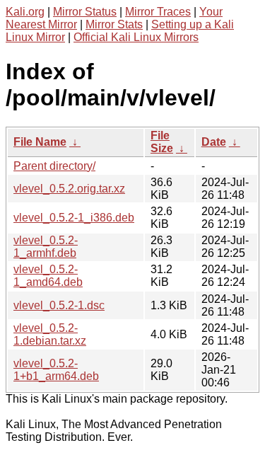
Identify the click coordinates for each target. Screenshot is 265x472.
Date (213, 142)
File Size (162, 141)
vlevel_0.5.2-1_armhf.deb (45, 246)
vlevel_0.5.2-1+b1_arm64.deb (56, 369)
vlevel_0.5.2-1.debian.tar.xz (49, 334)
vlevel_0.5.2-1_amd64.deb (48, 275)
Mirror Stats (114, 24)
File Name (39, 142)
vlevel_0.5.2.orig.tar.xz (69, 189)
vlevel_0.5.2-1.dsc (59, 305)
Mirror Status (85, 12)
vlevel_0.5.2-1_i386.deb (73, 218)
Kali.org (25, 12)
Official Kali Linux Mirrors (136, 37)
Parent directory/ (54, 166)
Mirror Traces (158, 12)
